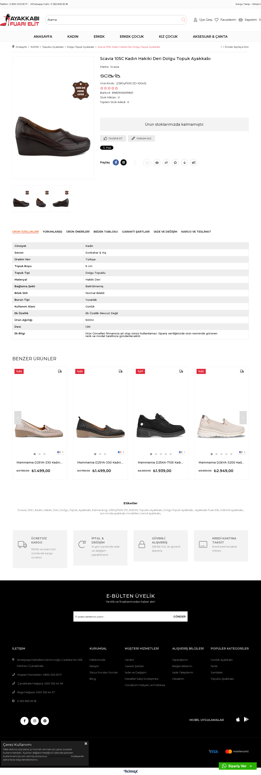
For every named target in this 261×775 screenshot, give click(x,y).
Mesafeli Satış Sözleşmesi (141, 678)
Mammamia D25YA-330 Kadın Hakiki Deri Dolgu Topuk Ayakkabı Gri (40, 462)
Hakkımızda (97, 659)
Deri (56, 510)
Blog (93, 678)
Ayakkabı (85, 510)
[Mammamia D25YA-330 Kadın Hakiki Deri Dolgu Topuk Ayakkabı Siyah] (100, 411)
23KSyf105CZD (118, 510)
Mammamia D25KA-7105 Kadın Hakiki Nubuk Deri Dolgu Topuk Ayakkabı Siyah (161, 462)
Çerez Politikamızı (59, 756)
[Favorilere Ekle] (147, 163)
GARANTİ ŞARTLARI (136, 231)
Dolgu (64, 510)
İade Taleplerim (182, 672)
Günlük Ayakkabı (222, 659)
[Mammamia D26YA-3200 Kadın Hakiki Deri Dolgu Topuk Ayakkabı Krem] (222, 411)
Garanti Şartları (134, 666)
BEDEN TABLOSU (106, 231)
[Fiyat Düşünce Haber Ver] (184, 162)
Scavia (22, 510)
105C (31, 510)
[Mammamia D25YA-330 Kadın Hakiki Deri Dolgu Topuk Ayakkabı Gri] (39, 411)
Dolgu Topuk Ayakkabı (179, 510)
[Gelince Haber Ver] (193, 162)
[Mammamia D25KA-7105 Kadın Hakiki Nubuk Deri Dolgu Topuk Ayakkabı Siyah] (161, 411)
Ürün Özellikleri (25, 231)
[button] (34, 454)
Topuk (73, 510)
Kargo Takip (243, 4)
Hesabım (178, 678)
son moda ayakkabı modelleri (119, 513)
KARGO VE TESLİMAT (196, 231)
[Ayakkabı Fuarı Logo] (19, 20)
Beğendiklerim (182, 666)
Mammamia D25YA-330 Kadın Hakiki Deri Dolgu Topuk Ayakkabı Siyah (100, 462)
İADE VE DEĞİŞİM (165, 231)
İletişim (256, 4)
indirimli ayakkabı (231, 510)
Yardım (129, 659)
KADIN (133, 510)
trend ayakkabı (150, 513)
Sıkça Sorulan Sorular (104, 672)
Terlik (214, 666)
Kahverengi (99, 510)
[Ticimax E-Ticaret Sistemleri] (130, 772)
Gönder (179, 616)
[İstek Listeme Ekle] (156, 162)
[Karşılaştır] (166, 162)
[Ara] (183, 19)
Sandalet (217, 672)
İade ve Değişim (135, 672)
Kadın (38, 510)
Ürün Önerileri (78, 231)
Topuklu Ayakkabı (150, 510)
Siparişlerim (180, 659)
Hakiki (48, 510)
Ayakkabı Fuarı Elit (207, 510)
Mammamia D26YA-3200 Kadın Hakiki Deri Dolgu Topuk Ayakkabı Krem (222, 462)
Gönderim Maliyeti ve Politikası (145, 685)
